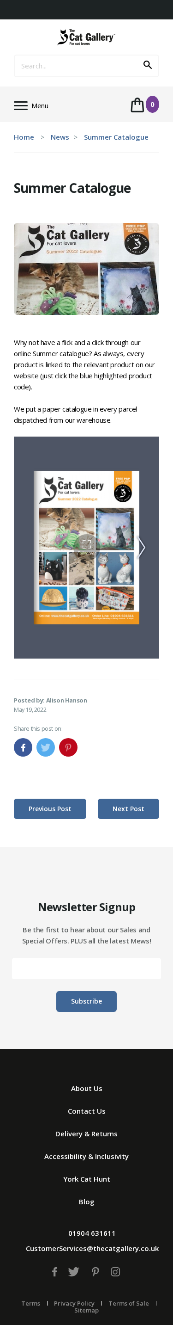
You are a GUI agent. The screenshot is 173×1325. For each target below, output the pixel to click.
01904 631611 (92, 1233)
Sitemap (86, 1310)
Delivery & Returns (86, 1133)
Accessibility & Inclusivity (86, 1156)
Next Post (128, 808)
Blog (87, 1201)
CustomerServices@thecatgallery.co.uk (92, 1248)
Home (24, 137)
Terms (30, 1303)
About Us (86, 1088)
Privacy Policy (74, 1303)
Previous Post (50, 808)
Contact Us (87, 1110)
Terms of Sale (128, 1303)
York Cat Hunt (86, 1178)
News (60, 137)
